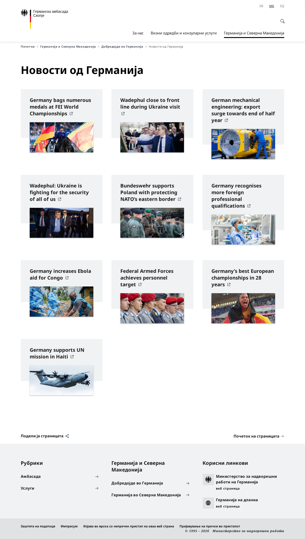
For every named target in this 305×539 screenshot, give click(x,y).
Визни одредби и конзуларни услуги (184, 33)
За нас (138, 33)
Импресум (69, 526)
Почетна (28, 46)
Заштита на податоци (38, 526)
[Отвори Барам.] (281, 19)
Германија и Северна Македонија (254, 34)
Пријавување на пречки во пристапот (210, 526)
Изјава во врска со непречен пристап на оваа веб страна (128, 526)
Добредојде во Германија (122, 46)
